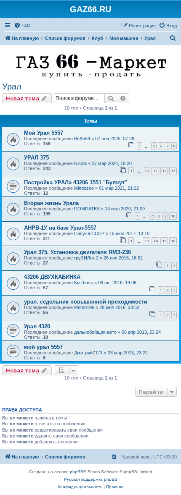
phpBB (76, 471)
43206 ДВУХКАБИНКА (52, 277)
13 (173, 170)
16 (173, 241)
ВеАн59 (82, 138)
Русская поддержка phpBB (90, 479)
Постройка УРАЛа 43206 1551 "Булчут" (75, 182)
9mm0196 (84, 307)
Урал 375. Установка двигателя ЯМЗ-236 (77, 252)
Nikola (80, 163)
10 (146, 170)
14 (155, 241)
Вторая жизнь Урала (51, 203)
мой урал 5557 (43, 347)
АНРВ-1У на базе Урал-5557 (60, 228)
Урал (11, 86)
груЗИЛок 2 (86, 257)
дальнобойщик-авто (95, 332)
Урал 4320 (37, 326)
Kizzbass (83, 282)
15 (164, 241)
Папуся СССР (89, 233)
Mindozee (84, 188)
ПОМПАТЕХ (87, 208)
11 (155, 170)
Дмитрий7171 (88, 352)
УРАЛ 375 (36, 158)
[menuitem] (22, 26)
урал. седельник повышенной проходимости (85, 302)
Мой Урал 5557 (43, 133)
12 (164, 170)
